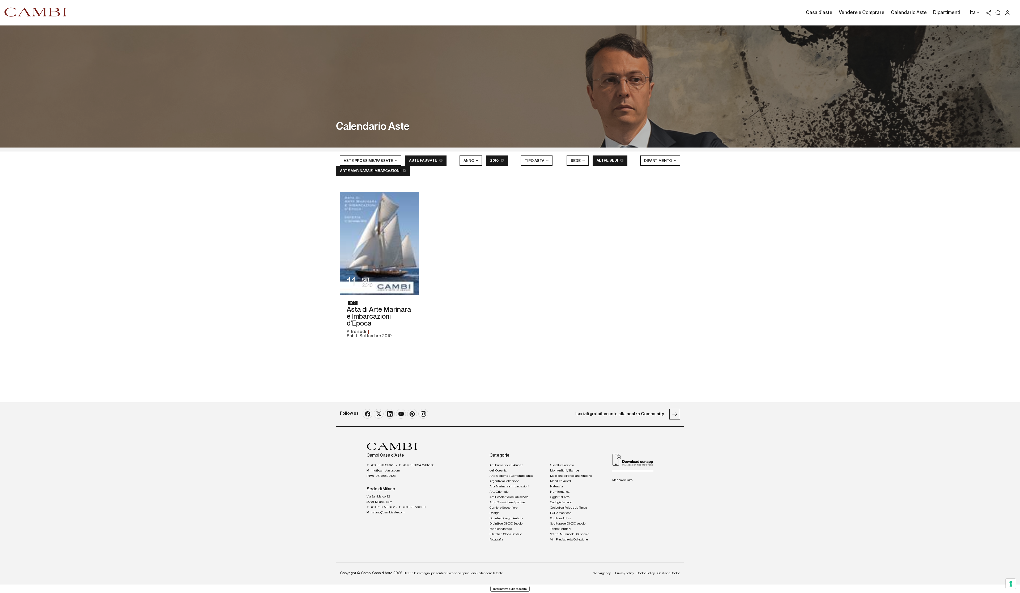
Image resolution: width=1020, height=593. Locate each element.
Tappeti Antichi (560, 529)
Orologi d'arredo (561, 502)
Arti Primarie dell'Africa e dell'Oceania (506, 468)
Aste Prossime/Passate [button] (369, 161)
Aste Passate (423, 160)
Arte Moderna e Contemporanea (511, 476)
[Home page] (35, 12)
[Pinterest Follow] (412, 414)
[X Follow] (379, 414)
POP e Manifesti (561, 513)
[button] (973, 13)
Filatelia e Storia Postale (506, 534)
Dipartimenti (946, 12)
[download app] (632, 459)
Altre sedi (608, 160)
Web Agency (602, 573)
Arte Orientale (499, 492)
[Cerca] (998, 13)
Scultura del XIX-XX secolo (567, 523)
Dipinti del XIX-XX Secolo (506, 523)
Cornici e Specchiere (503, 507)
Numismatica (560, 492)
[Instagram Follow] (423, 414)
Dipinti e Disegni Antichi (506, 518)
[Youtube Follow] (401, 414)
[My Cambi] (1008, 13)
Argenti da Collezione (504, 481)
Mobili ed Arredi (561, 481)
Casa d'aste (819, 12)
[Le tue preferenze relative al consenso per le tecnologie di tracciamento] (1011, 584)
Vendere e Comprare (862, 12)
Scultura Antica (560, 518)
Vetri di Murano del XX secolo (569, 534)
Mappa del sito (622, 480)
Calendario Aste (909, 12)
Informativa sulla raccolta (510, 588)
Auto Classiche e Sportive (507, 502)
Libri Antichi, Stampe (564, 470)
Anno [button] (469, 161)
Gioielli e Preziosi (562, 465)
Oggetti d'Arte (560, 497)
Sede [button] (576, 161)
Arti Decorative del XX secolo (509, 497)
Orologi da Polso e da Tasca (568, 507)
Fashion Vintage (501, 529)
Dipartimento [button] (658, 161)
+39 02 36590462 (383, 507)
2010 (494, 160)
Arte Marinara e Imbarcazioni (370, 171)
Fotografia (496, 539)
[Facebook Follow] (367, 414)
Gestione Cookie (668, 573)
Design (495, 513)
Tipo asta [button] (535, 161)
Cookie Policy (646, 573)
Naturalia (556, 486)
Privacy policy (624, 573)
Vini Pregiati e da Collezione (569, 539)
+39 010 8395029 (382, 465)
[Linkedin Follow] (390, 414)
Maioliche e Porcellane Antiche (571, 476)
